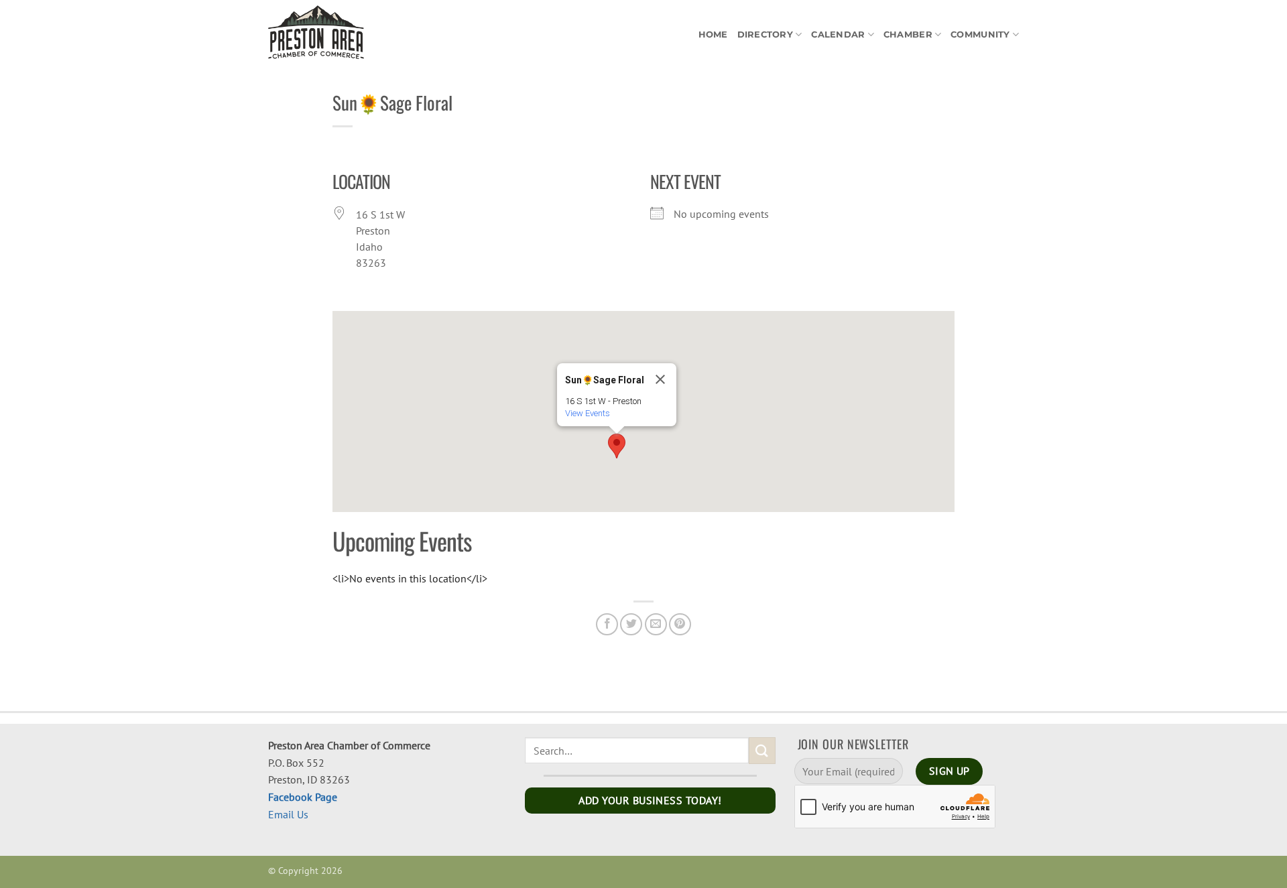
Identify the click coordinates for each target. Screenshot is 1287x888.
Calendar (838, 34)
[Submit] (762, 750)
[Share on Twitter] (631, 624)
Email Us (288, 814)
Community (980, 34)
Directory (765, 34)
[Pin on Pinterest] (680, 624)
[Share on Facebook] (607, 624)
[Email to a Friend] (656, 624)
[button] (616, 446)
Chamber (907, 34)
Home (713, 34)
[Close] (660, 379)
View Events (587, 413)
